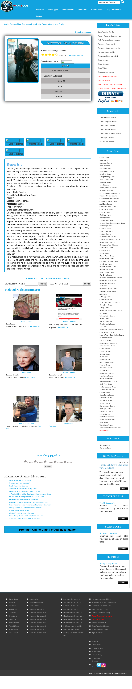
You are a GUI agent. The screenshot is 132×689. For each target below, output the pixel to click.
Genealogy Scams (106, 305)
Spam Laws (13, 616)
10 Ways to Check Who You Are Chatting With (24, 519)
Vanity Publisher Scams (108, 291)
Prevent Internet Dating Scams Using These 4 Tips (26, 497)
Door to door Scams (106, 270)
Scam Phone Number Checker (110, 134)
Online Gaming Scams (107, 283)
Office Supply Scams (107, 362)
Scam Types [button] (53, 10)
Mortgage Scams (105, 409)
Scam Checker (97, 10)
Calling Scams (105, 349)
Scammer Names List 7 (38, 629)
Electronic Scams (106, 398)
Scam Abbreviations (36, 602)
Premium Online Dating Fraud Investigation (47, 529)
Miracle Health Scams (107, 324)
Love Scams (104, 160)
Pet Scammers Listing (71, 629)
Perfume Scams (105, 234)
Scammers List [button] (68, 10)
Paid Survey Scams (106, 231)
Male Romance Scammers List (108, 40)
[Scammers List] (123, 518)
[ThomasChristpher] (26, 409)
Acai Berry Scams (106, 204)
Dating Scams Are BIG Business (20, 480)
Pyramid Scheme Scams (108, 196)
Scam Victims (13, 629)
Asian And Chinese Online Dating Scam (22, 489)
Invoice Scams (105, 403)
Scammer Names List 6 (38, 626)
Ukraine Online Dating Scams (19, 510)
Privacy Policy (97, 655)
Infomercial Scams (106, 400)
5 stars (30, 462)
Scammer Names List (37, 609)
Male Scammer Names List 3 (73, 619)
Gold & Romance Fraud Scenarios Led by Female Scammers (30, 505)
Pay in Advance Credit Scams (110, 193)
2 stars (60, 462)
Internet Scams (105, 166)
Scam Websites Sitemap (100, 626)
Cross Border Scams (107, 395)
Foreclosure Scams (106, 376)
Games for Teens (105, 448)
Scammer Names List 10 (72, 602)
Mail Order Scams (106, 275)
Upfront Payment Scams (108, 267)
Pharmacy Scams (106, 338)
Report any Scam (104, 80)
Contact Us (12, 606)
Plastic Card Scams (106, 411)
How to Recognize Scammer (19, 486)
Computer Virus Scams (108, 237)
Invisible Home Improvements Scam (112, 223)
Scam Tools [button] (82, 10)
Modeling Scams (105, 215)
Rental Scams (104, 253)
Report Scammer (114, 10)
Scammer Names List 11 (71, 606)
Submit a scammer (83, 32)
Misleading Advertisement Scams (111, 330)
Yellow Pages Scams (107, 321)
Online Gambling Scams (108, 280)
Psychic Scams (105, 414)
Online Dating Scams (107, 259)
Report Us (12, 619)
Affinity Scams (104, 308)
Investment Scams (106, 264)
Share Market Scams (107, 390)
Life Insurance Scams (107, 406)
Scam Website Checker (106, 32)
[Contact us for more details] (123, 582)
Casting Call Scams (106, 209)
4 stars (40, 462)
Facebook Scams (106, 163)
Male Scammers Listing (100, 609)
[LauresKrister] (26, 307)
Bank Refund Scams (107, 272)
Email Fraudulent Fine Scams (110, 302)
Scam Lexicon (34, 599)
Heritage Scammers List (106, 52)
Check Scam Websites (107, 142)
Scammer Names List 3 (38, 616)
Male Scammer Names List (72, 613)
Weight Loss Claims (106, 179)
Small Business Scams (108, 346)
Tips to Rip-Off (97, 633)
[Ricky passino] (12, 141)
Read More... (36, 326)
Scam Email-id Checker (108, 130)
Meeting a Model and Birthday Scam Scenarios (25, 508)
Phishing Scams (105, 168)
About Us (12, 602)
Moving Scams (105, 218)
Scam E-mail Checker (107, 126)
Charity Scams (105, 250)
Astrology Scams (105, 297)
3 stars (50, 462)
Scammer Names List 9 (71, 599)
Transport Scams (105, 182)
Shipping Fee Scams (107, 373)
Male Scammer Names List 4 (73, 623)
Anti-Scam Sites (97, 648)
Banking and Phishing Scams (110, 239)
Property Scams (105, 370)
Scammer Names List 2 (38, 613)
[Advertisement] (47, 120)
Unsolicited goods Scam (108, 289)
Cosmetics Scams (106, 299)
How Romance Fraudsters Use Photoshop (23, 499)
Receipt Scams (105, 360)
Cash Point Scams (106, 384)
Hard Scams (104, 357)
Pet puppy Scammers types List (109, 48)
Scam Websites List (99, 623)
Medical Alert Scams (107, 171)
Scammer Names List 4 (38, 619)
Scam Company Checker (108, 122)
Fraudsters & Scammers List (108, 56)
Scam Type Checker (107, 138)
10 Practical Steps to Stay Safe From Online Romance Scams (30, 494)
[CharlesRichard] (69, 307)
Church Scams (105, 212)
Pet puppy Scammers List (107, 44)
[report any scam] (111, 97)
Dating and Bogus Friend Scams (111, 310)
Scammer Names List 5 (38, 623)
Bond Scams (104, 422)
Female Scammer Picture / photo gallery (112, 88)
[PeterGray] (26, 358)
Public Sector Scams (107, 417)
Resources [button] (39, 10)
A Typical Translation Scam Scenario (21, 513)
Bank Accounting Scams (108, 387)
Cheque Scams (105, 354)
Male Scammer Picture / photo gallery (111, 84)
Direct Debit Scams (106, 379)
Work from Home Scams (108, 207)
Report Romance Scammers (108, 76)
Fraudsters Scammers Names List (104, 602)
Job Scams (103, 294)
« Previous (31, 278)
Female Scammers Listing (101, 613)
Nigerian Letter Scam (107, 190)
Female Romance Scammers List (109, 36)
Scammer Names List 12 (72, 609)
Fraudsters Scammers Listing (102, 606)
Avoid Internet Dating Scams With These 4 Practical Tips (28, 502)
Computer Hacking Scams (109, 261)
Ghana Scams (104, 158)
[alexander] (69, 409)
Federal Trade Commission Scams (112, 335)
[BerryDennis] (69, 358)
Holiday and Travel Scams (109, 245)
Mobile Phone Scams (107, 256)
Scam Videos (102, 68)
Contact (38, 16)
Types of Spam (14, 626)
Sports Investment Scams (108, 343)
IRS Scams (103, 327)
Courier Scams (105, 392)
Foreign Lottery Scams (107, 177)
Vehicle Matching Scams (108, 381)
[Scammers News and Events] (124, 488)
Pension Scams (105, 365)
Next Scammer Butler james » (55, 278)
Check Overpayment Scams (109, 199)
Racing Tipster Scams (107, 420)
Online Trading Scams (107, 242)
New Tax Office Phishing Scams (111, 278)
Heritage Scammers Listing (101, 599)
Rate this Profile (76, 55)
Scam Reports (103, 60)
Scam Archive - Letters (106, 72)
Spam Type (12, 613)
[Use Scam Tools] (123, 549)
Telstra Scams (104, 319)
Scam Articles (96, 645)
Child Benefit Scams (107, 332)
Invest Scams (104, 185)
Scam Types (13, 609)
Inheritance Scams (106, 368)
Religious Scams (105, 174)
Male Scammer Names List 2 (73, 616)
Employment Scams (106, 248)
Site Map (95, 641)
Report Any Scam (98, 619)
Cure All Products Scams (108, 201)
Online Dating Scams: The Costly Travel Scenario (26, 516)
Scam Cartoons (103, 64)
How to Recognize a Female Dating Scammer (25, 491)
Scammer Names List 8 (38, 633)
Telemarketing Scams (107, 316)
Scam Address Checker (108, 118)
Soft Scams (103, 313)
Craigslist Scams (105, 228)
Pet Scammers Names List (72, 626)
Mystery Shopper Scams (108, 188)
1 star (69, 462)
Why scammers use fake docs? (19, 483)
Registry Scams (105, 351)
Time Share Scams (106, 425)
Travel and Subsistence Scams (110, 428)
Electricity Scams (105, 340)
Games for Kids (105, 445)
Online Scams (10, 24)
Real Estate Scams (106, 220)
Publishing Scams (106, 226)
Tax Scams (103, 286)
